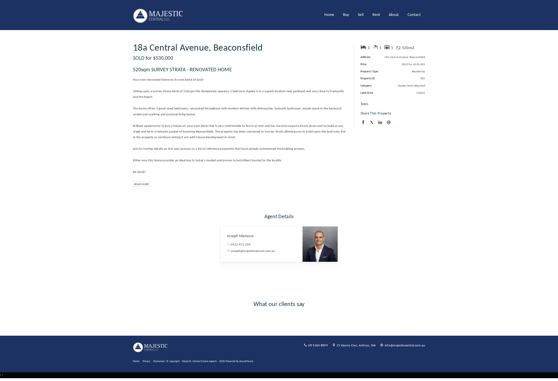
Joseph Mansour (240, 236)
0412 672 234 (240, 244)
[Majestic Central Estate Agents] (158, 15)
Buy (346, 15)
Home (329, 15)
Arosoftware (246, 361)
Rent (376, 15)
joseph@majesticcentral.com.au (253, 251)
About (394, 15)
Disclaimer (159, 361)
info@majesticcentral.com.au (405, 345)
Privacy (146, 361)
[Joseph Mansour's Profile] (320, 244)
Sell (361, 15)
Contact (414, 15)
